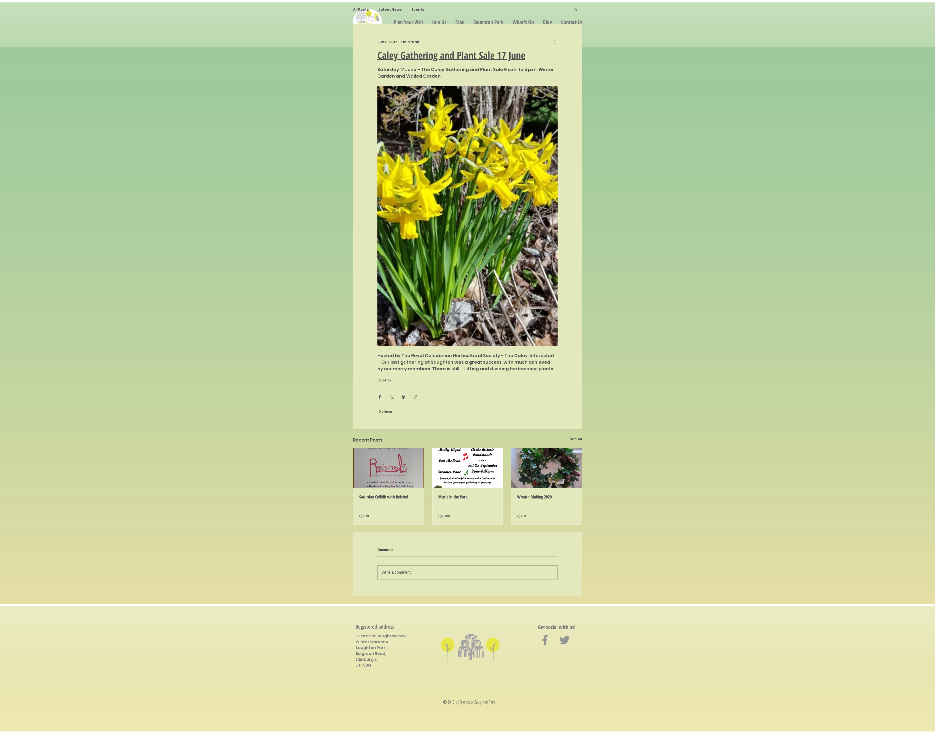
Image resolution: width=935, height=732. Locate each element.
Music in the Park (453, 497)
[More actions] (555, 42)
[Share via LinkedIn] (403, 397)
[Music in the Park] (467, 468)
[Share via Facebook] (379, 397)
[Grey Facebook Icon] (545, 640)
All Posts (361, 10)
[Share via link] (415, 397)
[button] (575, 9)
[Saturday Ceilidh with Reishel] (388, 468)
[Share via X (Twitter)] (391, 397)
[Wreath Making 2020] (546, 468)
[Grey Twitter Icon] (564, 640)
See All (576, 439)
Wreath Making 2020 (534, 497)
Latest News (390, 10)
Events (417, 10)
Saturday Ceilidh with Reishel (383, 497)
